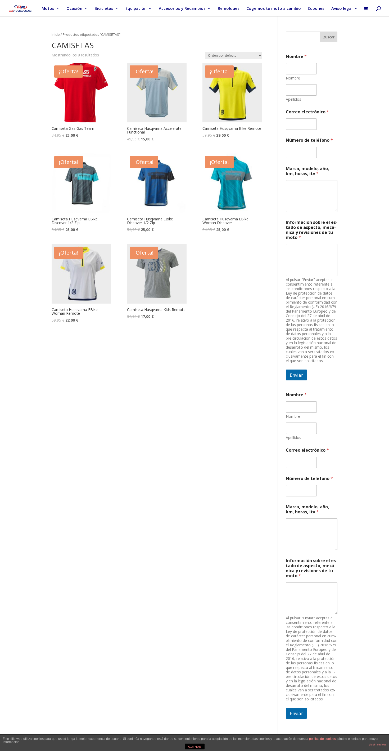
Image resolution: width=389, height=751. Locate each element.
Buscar (328, 36)
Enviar (296, 375)
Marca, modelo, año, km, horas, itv (307, 171)
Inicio (56, 34)
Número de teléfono (309, 140)
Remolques (228, 8)
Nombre (293, 78)
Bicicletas (103, 8)
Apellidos (293, 99)
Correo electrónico (307, 111)
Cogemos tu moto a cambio (273, 8)
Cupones (316, 8)
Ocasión (74, 8)
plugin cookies (377, 744)
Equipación (136, 8)
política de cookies (322, 739)
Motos (48, 8)
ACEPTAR (194, 746)
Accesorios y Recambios (182, 8)
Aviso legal (341, 8)
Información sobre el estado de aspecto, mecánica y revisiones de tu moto (311, 230)
